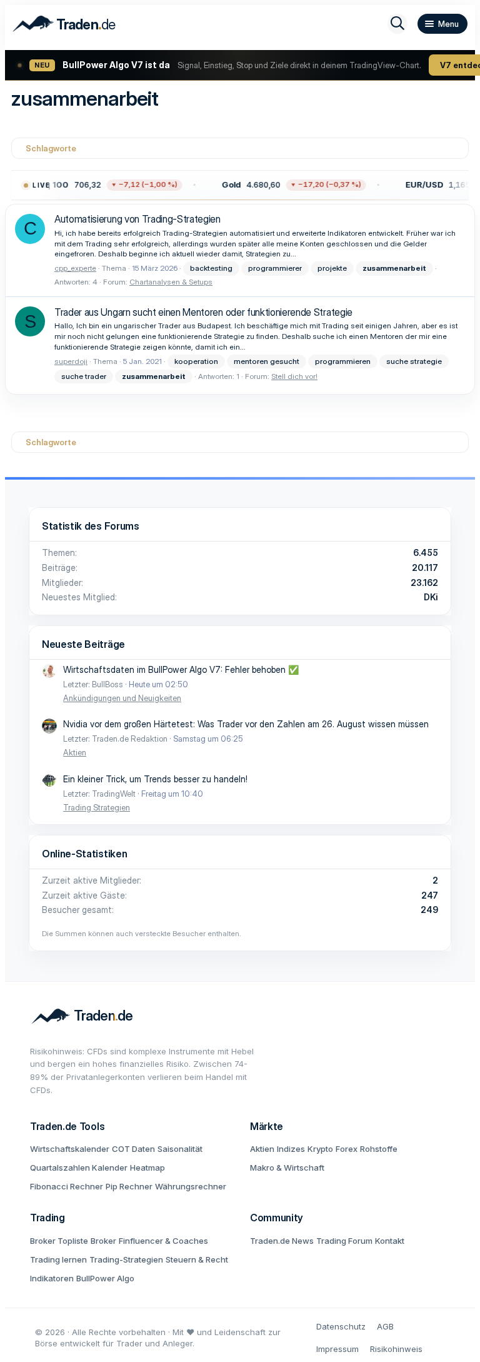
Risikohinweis (396, 1349)
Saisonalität (180, 1149)
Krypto (320, 1149)
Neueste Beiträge (83, 644)
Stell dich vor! (294, 376)
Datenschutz (341, 1326)
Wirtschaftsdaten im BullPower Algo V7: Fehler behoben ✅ (181, 669)
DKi (431, 597)
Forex (347, 1149)
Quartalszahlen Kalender (79, 1168)
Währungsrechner (190, 1186)
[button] (291, 185)
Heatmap (147, 1168)
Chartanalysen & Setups (170, 281)
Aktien (74, 752)
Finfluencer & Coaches (163, 1241)
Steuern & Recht (197, 1259)
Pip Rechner (129, 1186)
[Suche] (398, 24)
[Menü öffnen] (443, 24)
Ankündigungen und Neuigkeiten (122, 698)
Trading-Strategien (126, 1259)
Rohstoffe (379, 1149)
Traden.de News (282, 1241)
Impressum (337, 1349)
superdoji (71, 361)
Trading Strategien (96, 807)
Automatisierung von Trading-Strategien (137, 219)
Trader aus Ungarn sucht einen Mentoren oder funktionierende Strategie (203, 312)
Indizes (291, 1149)
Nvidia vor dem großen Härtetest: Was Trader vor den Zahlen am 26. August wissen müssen (246, 724)
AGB (385, 1326)
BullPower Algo (105, 1278)
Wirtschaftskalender (69, 1149)
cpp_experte (75, 268)
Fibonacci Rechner (66, 1186)
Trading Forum (344, 1241)
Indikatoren (52, 1278)
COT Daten (133, 1149)
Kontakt (389, 1241)
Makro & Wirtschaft (287, 1168)
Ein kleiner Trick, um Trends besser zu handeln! (155, 779)
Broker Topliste (59, 1241)
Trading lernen (58, 1259)
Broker (103, 1241)
